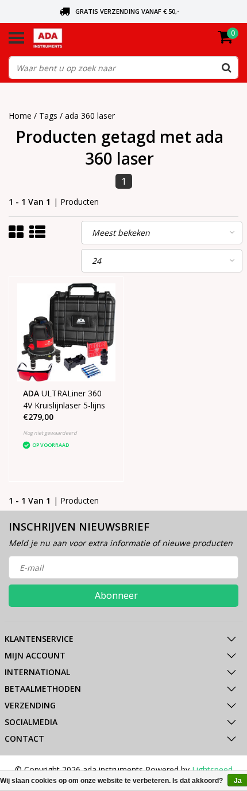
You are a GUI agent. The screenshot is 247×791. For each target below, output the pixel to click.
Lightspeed (212, 769)
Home (20, 115)
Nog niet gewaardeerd (50, 433)
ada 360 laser (90, 115)
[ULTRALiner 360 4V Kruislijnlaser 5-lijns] (66, 332)
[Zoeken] (226, 67)
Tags (48, 115)
